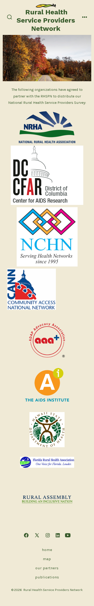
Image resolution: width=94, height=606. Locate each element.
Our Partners (47, 568)
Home (47, 550)
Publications (47, 577)
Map (47, 559)
